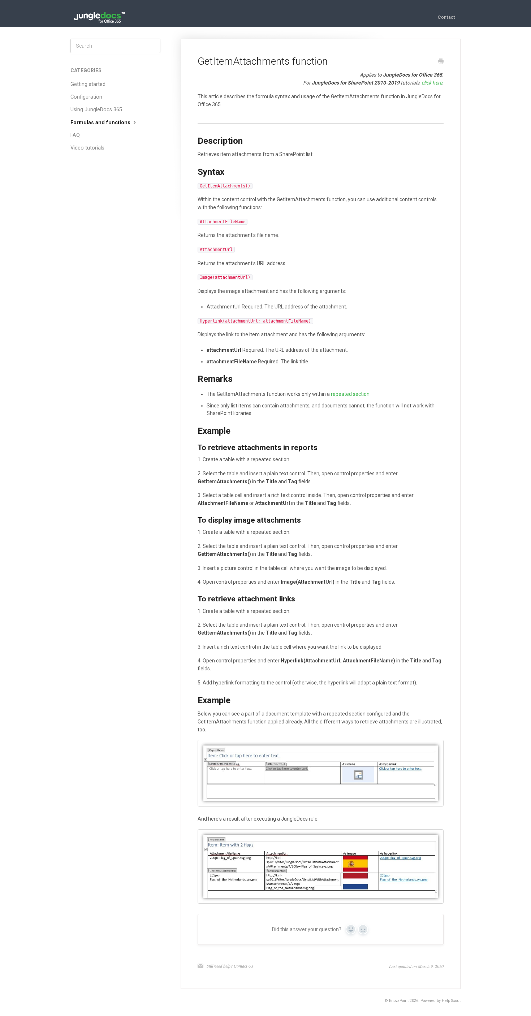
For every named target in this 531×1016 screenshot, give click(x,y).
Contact (446, 17)
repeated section (350, 394)
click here (432, 83)
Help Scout (451, 1000)
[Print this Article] (441, 62)
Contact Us (243, 966)
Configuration (86, 97)
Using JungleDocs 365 (96, 110)
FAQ (75, 135)
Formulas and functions (101, 123)
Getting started (87, 84)
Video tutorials (87, 148)
